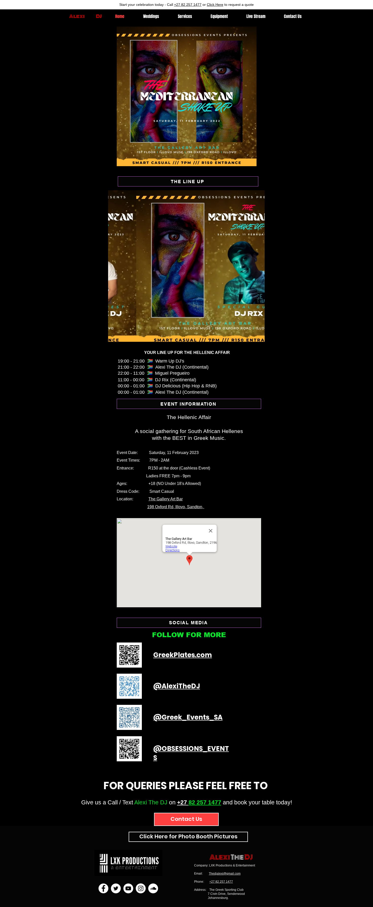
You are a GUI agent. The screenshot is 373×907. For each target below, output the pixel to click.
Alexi (77, 16)
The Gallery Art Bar (165, 499)
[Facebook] (103, 888)
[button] (186, 266)
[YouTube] (128, 888)
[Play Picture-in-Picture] (295, 159)
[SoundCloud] (153, 888)
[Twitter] (116, 888)
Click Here (215, 5)
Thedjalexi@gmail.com (225, 873)
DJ (248, 857)
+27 (183, 802)
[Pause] (68, 159)
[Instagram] (141, 888)
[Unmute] (77, 159)
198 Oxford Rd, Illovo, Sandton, (175, 507)
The (237, 857)
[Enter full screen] (304, 159)
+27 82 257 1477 (187, 5)
